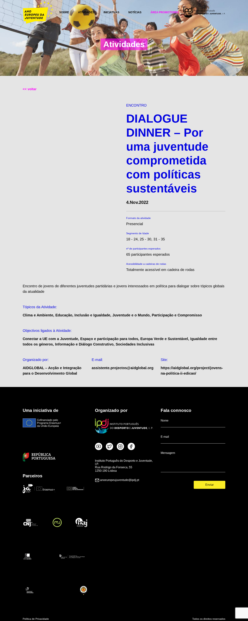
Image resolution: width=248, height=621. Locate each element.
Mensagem (168, 452)
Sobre (64, 12)
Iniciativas (111, 12)
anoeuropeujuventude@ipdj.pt (119, 480)
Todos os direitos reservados (208, 618)
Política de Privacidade (36, 618)
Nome (164, 420)
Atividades (86, 12)
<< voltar (29, 89)
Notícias (134, 12)
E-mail (165, 436)
